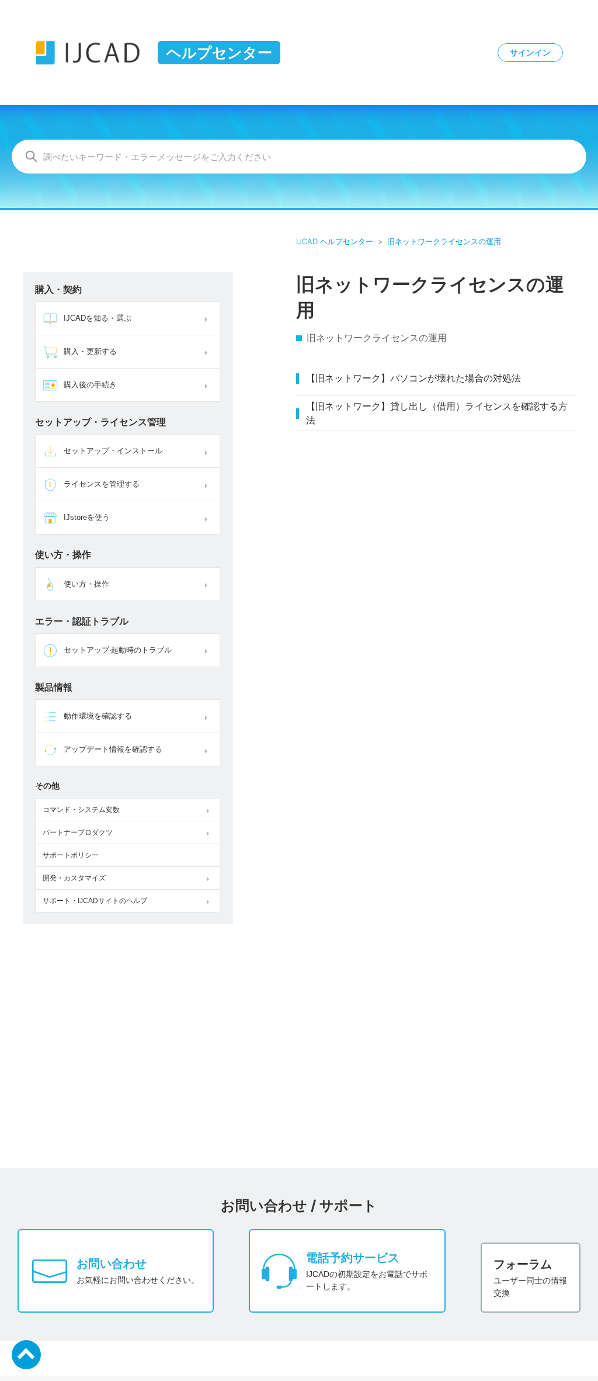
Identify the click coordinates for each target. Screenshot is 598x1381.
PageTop (26, 1354)
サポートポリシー (71, 855)
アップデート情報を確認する (113, 749)
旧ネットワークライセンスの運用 (444, 241)
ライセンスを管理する (102, 484)
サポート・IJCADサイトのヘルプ (95, 901)
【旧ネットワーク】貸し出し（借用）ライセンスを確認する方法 (437, 413)
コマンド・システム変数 (81, 810)
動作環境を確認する (98, 716)
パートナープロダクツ (78, 832)
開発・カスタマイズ (74, 878)
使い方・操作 (86, 584)
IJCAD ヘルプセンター (334, 241)
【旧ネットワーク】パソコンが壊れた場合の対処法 (413, 378)
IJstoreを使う (87, 517)
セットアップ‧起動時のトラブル (118, 650)
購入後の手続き (90, 384)
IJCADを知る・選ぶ (97, 318)
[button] (208, 318)
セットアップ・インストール (113, 450)
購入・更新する (90, 351)
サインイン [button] (530, 52)
